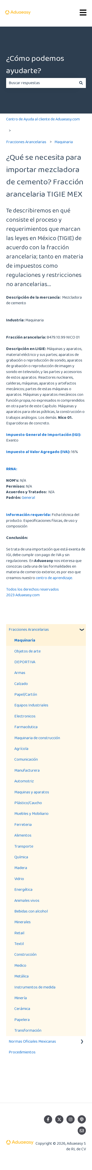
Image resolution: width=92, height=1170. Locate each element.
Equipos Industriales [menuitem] (31, 705)
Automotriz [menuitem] (24, 781)
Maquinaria (63, 142)
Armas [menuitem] (19, 673)
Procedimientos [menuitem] (22, 1052)
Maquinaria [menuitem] (24, 640)
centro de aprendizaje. (54, 578)
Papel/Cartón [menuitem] (25, 694)
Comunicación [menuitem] (26, 759)
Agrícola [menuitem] (21, 748)
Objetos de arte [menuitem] (27, 651)
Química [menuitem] (21, 857)
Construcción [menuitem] (25, 954)
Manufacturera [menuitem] (27, 770)
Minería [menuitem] (20, 998)
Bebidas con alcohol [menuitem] (31, 911)
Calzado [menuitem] (21, 684)
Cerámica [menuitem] (22, 1008)
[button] (82, 630)
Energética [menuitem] (23, 889)
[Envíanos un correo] (82, 1131)
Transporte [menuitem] (23, 846)
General (28, 497)
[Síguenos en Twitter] (59, 1119)
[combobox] (41, 83)
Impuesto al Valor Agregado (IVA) (37, 452)
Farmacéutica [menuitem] (26, 727)
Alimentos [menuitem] (22, 835)
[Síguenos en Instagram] (70, 1119)
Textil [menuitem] (19, 944)
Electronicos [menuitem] (25, 716)
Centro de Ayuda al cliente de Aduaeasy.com (43, 119)
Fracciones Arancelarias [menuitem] (29, 629)
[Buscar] (81, 83)
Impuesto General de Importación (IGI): (43, 434)
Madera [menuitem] (20, 868)
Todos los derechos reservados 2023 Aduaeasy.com (32, 592)
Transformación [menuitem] (27, 1030)
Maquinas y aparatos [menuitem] (31, 792)
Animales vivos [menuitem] (26, 900)
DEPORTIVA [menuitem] (24, 662)
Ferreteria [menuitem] (23, 824)
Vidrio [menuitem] (19, 879)
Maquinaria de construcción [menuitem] (37, 738)
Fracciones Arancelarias (26, 142)
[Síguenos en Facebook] (48, 1119)
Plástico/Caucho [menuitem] (28, 803)
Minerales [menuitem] (22, 922)
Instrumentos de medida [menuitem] (34, 987)
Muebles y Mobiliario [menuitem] (31, 813)
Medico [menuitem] (20, 965)
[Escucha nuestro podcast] (82, 1119)
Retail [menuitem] (19, 933)
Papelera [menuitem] (22, 1019)
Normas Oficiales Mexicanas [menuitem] (32, 1041)
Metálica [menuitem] (21, 976)
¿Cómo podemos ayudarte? (35, 64)
